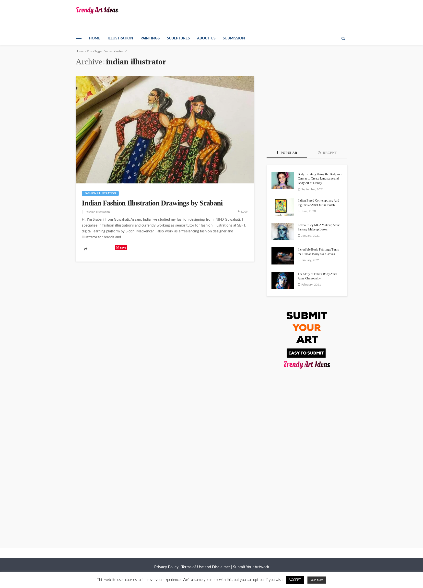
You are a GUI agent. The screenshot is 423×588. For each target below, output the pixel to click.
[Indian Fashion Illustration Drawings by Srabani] (165, 129)
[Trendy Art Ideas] (97, 10)
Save (123, 247)
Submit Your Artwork (251, 567)
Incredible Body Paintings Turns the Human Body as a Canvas (318, 252)
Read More (316, 580)
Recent (329, 153)
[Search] (343, 38)
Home (94, 38)
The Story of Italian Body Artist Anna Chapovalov (317, 276)
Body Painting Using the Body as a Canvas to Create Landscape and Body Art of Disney (320, 178)
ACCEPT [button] (295, 580)
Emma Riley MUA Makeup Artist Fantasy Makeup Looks (319, 227)
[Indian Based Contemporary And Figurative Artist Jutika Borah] (282, 207)
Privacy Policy (166, 567)
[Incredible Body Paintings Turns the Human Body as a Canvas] (282, 255)
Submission (234, 38)
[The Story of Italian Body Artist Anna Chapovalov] (282, 280)
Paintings (150, 38)
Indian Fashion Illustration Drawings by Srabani (152, 203)
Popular (288, 153)
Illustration (120, 38)
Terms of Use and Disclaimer (205, 567)
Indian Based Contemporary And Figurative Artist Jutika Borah (318, 203)
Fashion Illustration (100, 193)
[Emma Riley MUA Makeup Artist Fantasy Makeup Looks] (282, 231)
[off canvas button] (79, 38)
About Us (206, 38)
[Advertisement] (307, 106)
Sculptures (178, 38)
